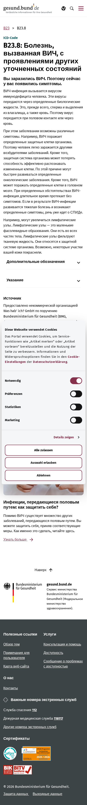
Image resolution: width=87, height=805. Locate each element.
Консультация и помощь (62, 644)
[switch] (76, 393)
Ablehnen (43, 475)
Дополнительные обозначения (36, 262)
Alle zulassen (43, 450)
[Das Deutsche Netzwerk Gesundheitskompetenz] (37, 753)
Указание (15, 280)
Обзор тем (11, 644)
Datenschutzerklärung (50, 362)
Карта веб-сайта (16, 666)
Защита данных (16, 794)
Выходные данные (47, 794)
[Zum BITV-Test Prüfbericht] (17, 769)
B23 (6, 28)
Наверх (41, 570)
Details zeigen (64, 437)
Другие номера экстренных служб (29, 727)
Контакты (10, 688)
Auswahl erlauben (43, 463)
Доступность (53, 653)
